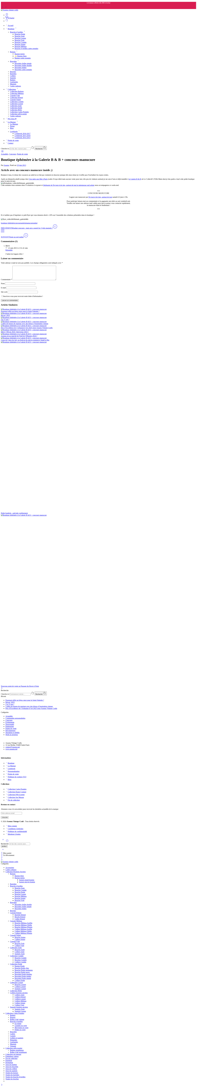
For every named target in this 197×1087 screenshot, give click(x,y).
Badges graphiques (17, 1050)
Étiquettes (13, 1040)
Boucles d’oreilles (16, 32)
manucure (29, 223)
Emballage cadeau (12, 1056)
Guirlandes (14, 82)
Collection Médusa (17, 93)
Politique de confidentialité (17, 831)
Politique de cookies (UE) (17, 777)
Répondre (9, 250)
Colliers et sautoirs (16, 1038)
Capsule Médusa (16, 921)
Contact (10, 143)
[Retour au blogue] (2, 232)
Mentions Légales (14, 834)
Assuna (6, 165)
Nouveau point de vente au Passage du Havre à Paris (20, 686)
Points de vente (13, 140)
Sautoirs (13, 78)
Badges (12, 80)
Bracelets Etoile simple (23, 978)
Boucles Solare (20, 44)
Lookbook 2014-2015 (22, 138)
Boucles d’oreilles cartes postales (26, 48)
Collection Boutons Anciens (15, 872)
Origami (13, 1046)
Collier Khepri (20, 919)
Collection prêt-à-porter (18, 114)
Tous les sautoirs (11, 1071)
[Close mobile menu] (2, 860)
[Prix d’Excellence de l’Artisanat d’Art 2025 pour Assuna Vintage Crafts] (98, 326)
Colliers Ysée (19, 946)
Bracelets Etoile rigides (23, 976)
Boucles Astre (20, 36)
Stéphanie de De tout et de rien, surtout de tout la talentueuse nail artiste (68, 185)
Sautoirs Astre (20, 954)
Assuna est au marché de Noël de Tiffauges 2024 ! (19, 336)
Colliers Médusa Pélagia (23, 933)
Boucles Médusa (21, 46)
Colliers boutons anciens (19, 993)
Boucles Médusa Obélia (23, 925)
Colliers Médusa (20, 1001)
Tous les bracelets (11, 1067)
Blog (12, 128)
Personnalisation (13, 771)
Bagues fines (19, 876)
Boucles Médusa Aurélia (23, 923)
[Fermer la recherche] (3, 851)
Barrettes (13, 74)
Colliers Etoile (20, 980)
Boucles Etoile (20, 34)
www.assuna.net (11, 749)
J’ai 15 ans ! (9, 704)
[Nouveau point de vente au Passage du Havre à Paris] (98, 599)
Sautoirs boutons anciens (19, 1007)
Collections (12, 89)
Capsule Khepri (15, 913)
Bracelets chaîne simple (23, 63)
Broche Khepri (20, 917)
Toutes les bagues (11, 1073)
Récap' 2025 (5, 315)
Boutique (11, 29)
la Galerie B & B (135, 179)
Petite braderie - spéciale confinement (14, 513)
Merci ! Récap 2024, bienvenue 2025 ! (15, 332)
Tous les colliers (11, 1069)
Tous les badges (11, 1065)
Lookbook (14, 131)
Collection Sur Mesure (16, 797)
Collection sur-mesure (13, 1054)
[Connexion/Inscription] (6, 15)
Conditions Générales (15, 829)
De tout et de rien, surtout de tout (100, 197)
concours (18, 223)
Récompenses (10, 731)
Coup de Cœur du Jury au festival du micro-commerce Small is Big (25, 340)
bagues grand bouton (26, 880)
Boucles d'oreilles (16, 886)
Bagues (12, 52)
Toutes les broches (12, 1079)
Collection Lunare (16, 104)
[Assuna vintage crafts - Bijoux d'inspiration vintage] (9, 10)
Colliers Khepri (20, 997)
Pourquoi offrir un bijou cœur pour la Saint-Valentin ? (20, 311)
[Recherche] (6, 21)
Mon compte (12, 826)
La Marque (12, 122)
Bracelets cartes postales (23, 70)
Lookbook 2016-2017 (22, 134)
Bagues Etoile (20, 966)
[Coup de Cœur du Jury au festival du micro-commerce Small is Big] (98, 338)
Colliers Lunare (20, 987)
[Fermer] (2, 688)
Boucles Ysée (19, 40)
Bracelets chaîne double (23, 65)
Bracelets (13, 61)
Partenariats (9, 726)
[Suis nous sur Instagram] (6, 753)
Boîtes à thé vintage (17, 1019)
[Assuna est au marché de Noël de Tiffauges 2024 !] (98, 334)
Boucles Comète (20, 42)
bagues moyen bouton (27, 882)
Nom (3, 283)
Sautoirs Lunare (20, 989)
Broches (13, 72)
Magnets (13, 84)
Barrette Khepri (20, 915)
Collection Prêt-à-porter (16, 795)
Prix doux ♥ (12, 119)
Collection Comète (16, 102)
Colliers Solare (20, 939)
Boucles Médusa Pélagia (23, 927)
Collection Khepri (16, 98)
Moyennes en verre (21, 1028)
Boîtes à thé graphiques (18, 1052)
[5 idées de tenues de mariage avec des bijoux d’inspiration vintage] (98, 322)
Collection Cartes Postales (19, 112)
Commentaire (6, 279)
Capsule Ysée (15, 95)
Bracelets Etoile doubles (23, 974)
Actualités (4, 154)
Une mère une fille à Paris (38, 179)
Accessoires (9, 868)
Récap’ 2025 (10, 702)
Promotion (9, 1063)
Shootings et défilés (12, 733)
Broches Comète (21, 960)
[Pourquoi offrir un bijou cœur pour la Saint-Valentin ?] (98, 309)
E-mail (3, 288)
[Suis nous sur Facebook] (2, 753)
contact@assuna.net (12, 747)
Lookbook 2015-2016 (22, 136)
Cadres (12, 1034)
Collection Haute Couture (17, 792)
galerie (23, 223)
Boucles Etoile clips (22, 968)
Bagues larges (20, 54)
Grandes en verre (21, 1026)
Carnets (13, 1036)
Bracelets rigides (20, 68)
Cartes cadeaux (15, 86)
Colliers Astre (19, 952)
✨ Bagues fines (21, 56)
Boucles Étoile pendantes (24, 970)
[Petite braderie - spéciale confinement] (98, 426)
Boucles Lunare (20, 38)
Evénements (9, 722)
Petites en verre (20, 1030)
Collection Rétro (16, 110)
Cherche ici (5, 149)
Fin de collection (14, 800)
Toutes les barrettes (12, 1075)
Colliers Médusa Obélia (23, 931)
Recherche (39, 149)
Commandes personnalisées (15, 718)
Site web (4, 292)
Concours (12, 154)
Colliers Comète (20, 962)
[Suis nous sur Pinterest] (4, 753)
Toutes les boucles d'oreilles (15, 1077)
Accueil (10, 25)
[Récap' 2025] (98, 313)
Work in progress (11, 735)
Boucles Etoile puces (22, 972)
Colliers (13, 76)
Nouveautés (9, 724)
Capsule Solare (15, 100)
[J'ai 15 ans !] (98, 318)
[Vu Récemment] (7, 842)
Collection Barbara (17, 91)
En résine (18, 1024)
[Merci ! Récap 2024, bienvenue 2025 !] (98, 330)
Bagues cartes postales (23, 58)
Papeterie (8, 1060)
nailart (35, 223)
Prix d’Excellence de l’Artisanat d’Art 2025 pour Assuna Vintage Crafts (27, 328)
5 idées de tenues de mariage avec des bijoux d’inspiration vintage (24, 324)
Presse (12, 126)
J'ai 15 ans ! (5, 319)
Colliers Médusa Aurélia (23, 929)
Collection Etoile (16, 108)
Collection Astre (16, 106)
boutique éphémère (8, 223)
